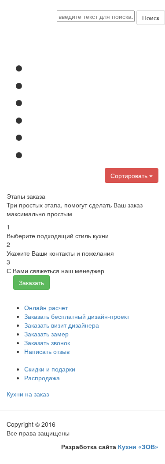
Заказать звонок (47, 342)
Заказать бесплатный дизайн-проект (76, 316)
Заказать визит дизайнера (61, 325)
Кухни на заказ (28, 393)
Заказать (31, 282)
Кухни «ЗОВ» (138, 446)
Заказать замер (46, 333)
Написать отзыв (47, 351)
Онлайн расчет (46, 307)
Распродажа (42, 377)
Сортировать (129, 175)
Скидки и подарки (49, 368)
